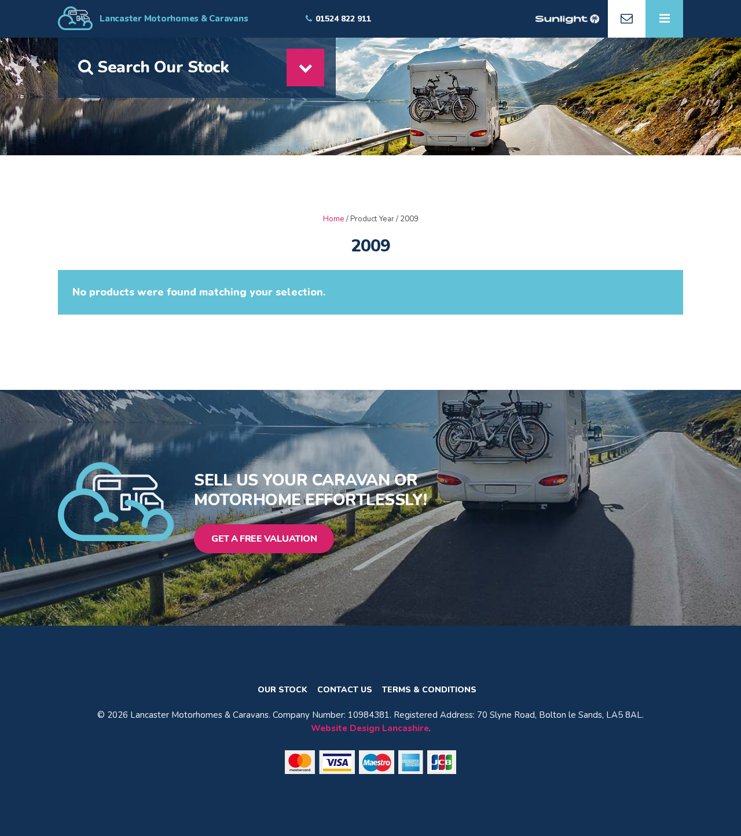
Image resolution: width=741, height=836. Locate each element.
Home (333, 218)
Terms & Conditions (429, 690)
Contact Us (344, 690)
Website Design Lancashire (370, 728)
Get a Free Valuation (264, 538)
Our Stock (282, 690)
